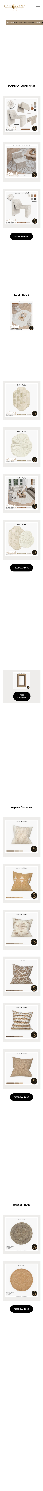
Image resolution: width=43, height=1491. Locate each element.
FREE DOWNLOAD (21, 236)
